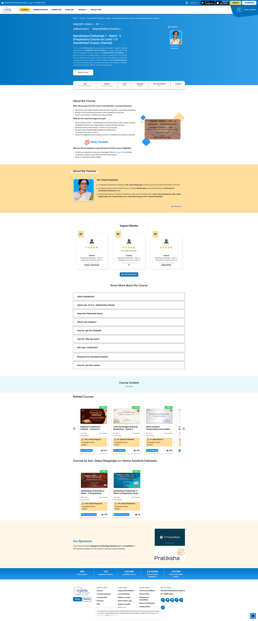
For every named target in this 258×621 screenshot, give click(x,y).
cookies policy (113, 615)
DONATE (236, 3)
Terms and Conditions (147, 591)
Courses (25, 10)
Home (75, 18)
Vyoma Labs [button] (69, 10)
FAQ (98, 604)
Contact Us (194, 3)
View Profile (175, 206)
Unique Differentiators (126, 591)
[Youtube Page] (172, 602)
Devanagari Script (119, 152)
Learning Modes (124, 594)
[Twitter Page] (167, 602)
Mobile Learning (124, 597)
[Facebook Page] (163, 602)
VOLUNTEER (249, 3)
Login (246, 9)
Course (82, 18)
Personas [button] (82, 10)
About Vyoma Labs (125, 601)
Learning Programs (40, 10)
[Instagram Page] (176, 602)
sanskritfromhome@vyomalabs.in (87, 132)
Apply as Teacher (124, 604)
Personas (100, 601)
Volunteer (87, 599)
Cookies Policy (144, 607)
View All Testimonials (129, 274)
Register (253, 9)
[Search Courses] (239, 10)
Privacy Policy (144, 594)
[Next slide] (183, 428)
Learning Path (56, 10)
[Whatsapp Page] (181, 602)
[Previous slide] (74, 428)
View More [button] (129, 386)
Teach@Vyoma (96, 10)
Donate (77, 599)
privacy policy (101, 615)
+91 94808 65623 (167, 594)
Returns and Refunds (146, 603)
